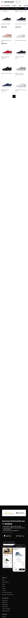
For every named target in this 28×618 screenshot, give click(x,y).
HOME (2, 8)
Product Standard (6, 608)
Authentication (5, 582)
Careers (4, 588)
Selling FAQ (4, 602)
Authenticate (5, 606)
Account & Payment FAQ (7, 594)
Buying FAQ (4, 600)
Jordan (26, 5)
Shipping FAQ (5, 604)
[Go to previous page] (1, 96)
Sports (14, 5)
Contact (4, 590)
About (3, 580)
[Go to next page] (26, 96)
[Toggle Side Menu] (2, 2)
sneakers (7, 8)
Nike (20, 5)
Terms (3, 584)
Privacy (3, 586)
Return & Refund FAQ (7, 592)
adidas (12, 8)
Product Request (6, 611)
